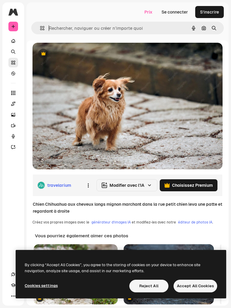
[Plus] (13, 296)
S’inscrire (209, 12)
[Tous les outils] (13, 93)
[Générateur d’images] (13, 114)
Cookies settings (41, 285)
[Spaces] (13, 104)
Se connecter (175, 12)
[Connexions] (13, 274)
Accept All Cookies (195, 285)
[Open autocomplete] (40, 28)
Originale (72, 54)
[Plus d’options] (88, 185)
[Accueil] (13, 41)
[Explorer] (13, 73)
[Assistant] (13, 147)
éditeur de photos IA (195, 222)
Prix (148, 12)
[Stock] (13, 62)
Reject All (149, 285)
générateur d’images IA (111, 222)
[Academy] (13, 285)
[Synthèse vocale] (13, 136)
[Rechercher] (13, 52)
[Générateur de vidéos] (13, 125)
